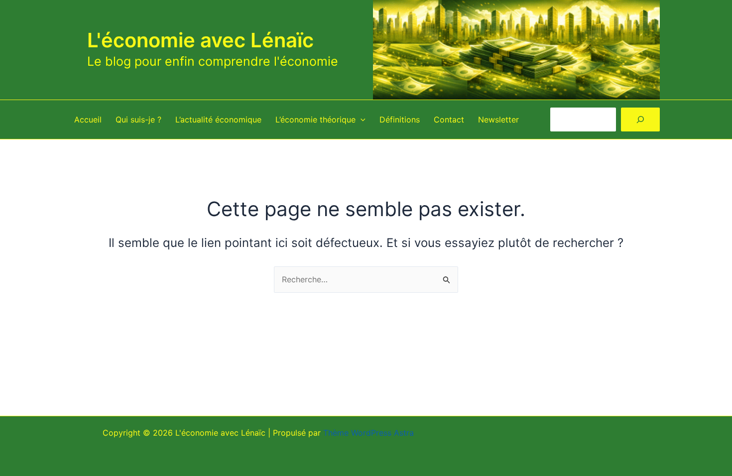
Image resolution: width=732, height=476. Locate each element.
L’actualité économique (218, 119)
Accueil (88, 119)
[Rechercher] (640, 119)
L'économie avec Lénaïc (200, 40)
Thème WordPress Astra (368, 433)
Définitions (399, 119)
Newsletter (498, 119)
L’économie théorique (315, 119)
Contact (449, 119)
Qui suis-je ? (138, 119)
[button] (361, 119)
